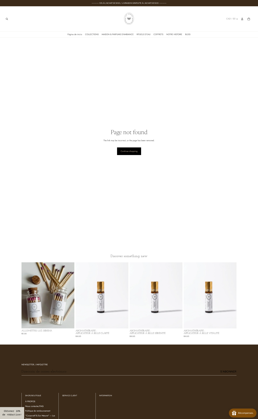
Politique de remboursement (37, 410)
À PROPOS (30, 401)
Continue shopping (129, 151)
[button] (12, 413)
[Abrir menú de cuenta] (242, 19)
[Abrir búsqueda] (7, 19)
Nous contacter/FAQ (34, 406)
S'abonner (228, 371)
